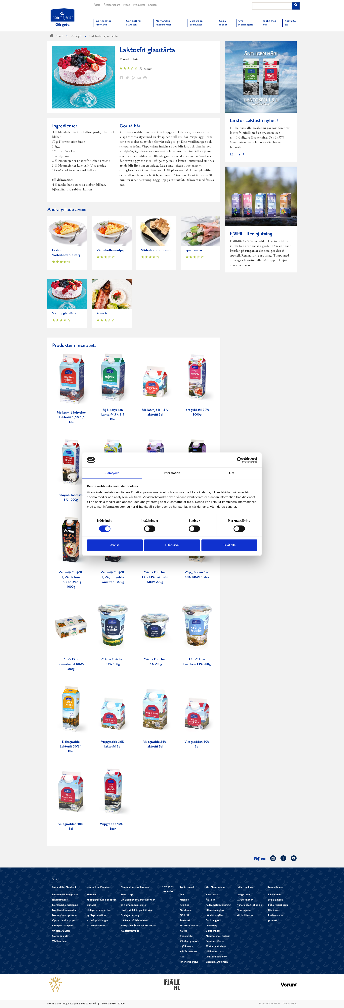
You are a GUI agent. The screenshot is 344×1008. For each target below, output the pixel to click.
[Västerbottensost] (55, 984)
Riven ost (185, 920)
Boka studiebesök (278, 905)
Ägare (97, 5)
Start (54, 879)
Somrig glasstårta (64, 313)
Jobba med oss (245, 887)
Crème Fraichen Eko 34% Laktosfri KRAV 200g (155, 577)
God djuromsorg (130, 915)
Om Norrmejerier (215, 887)
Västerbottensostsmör (156, 250)
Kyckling (184, 905)
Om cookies (290, 1004)
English (152, 5)
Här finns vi (274, 910)
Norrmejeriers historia (218, 936)
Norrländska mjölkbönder (135, 887)
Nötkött (184, 915)
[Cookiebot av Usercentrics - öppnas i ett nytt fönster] (239, 460)
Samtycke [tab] (112, 473)
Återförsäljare (112, 5)
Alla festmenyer (188, 951)
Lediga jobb (243, 895)
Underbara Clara (61, 931)
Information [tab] (172, 473)
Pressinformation (269, 1004)
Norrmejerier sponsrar (64, 915)
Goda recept (187, 887)
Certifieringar (213, 931)
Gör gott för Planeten (98, 887)
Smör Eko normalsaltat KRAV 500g (71, 664)
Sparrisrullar (194, 250)
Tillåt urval (172, 545)
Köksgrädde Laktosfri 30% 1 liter (71, 746)
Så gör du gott (60, 936)
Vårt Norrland (59, 941)
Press (126, 5)
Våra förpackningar (97, 920)
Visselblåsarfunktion (217, 962)
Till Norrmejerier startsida (62, 17)
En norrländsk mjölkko (133, 905)
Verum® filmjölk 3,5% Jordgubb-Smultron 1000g (113, 577)
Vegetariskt (186, 936)
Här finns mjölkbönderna (134, 920)
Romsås (102, 313)
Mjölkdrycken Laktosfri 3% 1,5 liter (112, 414)
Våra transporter (96, 926)
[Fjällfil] (172, 984)
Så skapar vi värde (216, 946)
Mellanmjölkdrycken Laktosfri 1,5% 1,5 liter (72, 417)
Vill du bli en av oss (247, 915)
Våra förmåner (245, 900)
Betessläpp (127, 895)
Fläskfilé (184, 900)
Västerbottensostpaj (111, 250)
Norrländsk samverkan (64, 910)
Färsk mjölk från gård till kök (136, 910)
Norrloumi (186, 910)
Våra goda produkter (167, 889)
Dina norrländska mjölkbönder (138, 900)
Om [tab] (231, 473)
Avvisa (114, 545)
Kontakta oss (213, 895)
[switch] (149, 528)
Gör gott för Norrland (64, 887)
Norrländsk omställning (65, 905)
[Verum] (289, 984)
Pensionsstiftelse (215, 941)
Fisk (182, 895)
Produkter (139, 5)
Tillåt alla (229, 545)
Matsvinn (92, 895)
